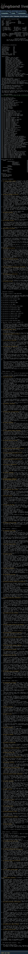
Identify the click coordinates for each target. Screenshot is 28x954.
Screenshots (22, 13)
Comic (13, 13)
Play (9, 12)
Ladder (16, 12)
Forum (23, 12)
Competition (4, 13)
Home (3, 12)
